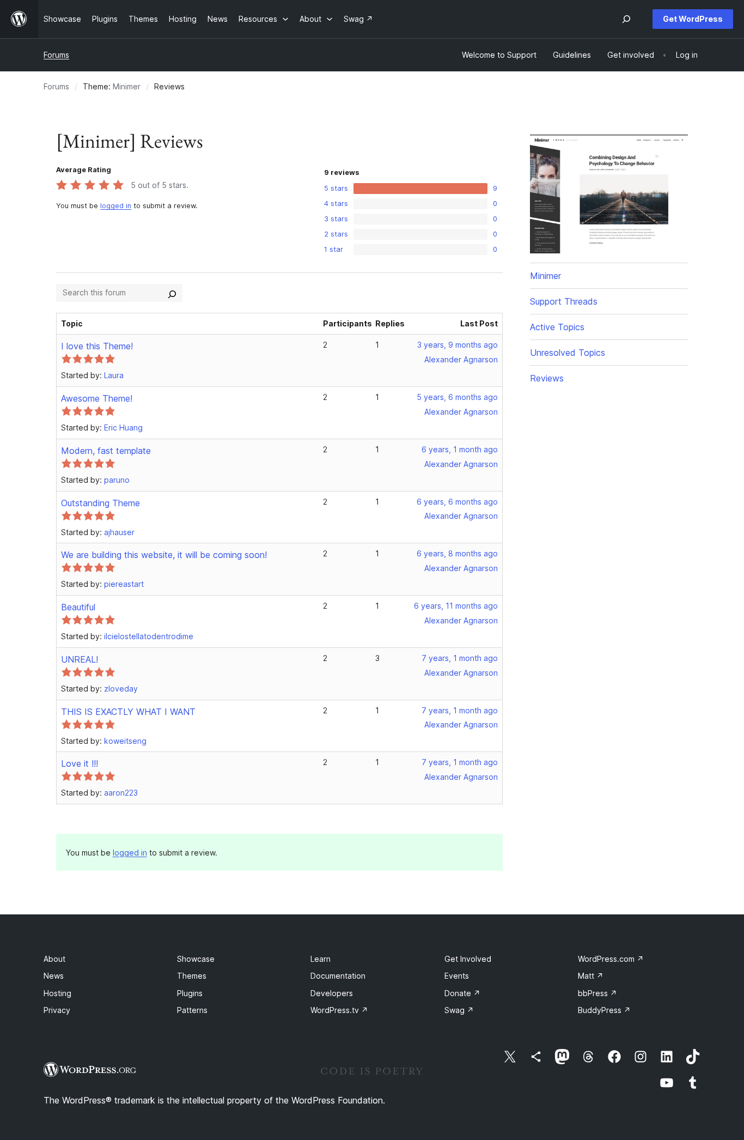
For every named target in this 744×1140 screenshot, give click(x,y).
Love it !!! (79, 763)
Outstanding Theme (100, 503)
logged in (115, 206)
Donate (462, 993)
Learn (320, 958)
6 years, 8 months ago (457, 553)
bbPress (597, 993)
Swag (459, 1010)
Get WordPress (693, 18)
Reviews (547, 378)
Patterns (192, 1010)
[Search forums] (172, 292)
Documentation (337, 975)
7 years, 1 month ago (460, 658)
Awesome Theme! (96, 398)
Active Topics (557, 327)
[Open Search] (626, 19)
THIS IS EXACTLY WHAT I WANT (128, 711)
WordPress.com (611, 958)
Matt (590, 975)
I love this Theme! (97, 346)
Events (456, 975)
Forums (56, 54)
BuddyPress (604, 1010)
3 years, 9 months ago (457, 344)
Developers (331, 993)
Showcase (196, 958)
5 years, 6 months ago (457, 397)
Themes (191, 975)
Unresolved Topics (567, 352)
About (54, 958)
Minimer (127, 86)
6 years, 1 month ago (460, 449)
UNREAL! (79, 659)
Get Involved (467, 958)
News (54, 975)
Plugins (190, 993)
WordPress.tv (339, 1010)
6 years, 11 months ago (456, 605)
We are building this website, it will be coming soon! (164, 554)
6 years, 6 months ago (457, 501)
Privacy (57, 1010)
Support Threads (563, 301)
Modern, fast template (106, 450)
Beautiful (78, 607)
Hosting (57, 993)
